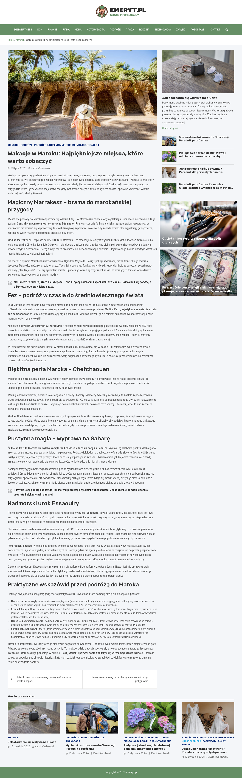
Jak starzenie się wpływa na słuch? (189, 98)
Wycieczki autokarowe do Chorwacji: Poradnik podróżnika (204, 139)
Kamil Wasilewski (40, 168)
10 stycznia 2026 (79, 753)
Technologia (163, 29)
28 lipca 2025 (18, 168)
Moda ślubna (190, 737)
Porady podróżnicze (91, 737)
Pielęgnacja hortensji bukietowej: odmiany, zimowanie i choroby (202, 154)
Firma (66, 29)
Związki (180, 29)
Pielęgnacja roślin (136, 741)
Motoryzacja (96, 29)
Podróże (115, 29)
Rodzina (144, 29)
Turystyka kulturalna (82, 145)
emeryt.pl (131, 772)
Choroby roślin (133, 737)
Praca (130, 29)
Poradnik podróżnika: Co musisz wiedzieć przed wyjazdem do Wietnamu (206, 186)
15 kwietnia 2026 (20, 746)
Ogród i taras (160, 737)
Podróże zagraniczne (49, 145)
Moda (78, 29)
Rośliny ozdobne (160, 741)
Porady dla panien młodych (216, 737)
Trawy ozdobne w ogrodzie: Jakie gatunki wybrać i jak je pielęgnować (120, 679)
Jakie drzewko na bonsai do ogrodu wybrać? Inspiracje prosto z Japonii (44, 679)
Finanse (52, 29)
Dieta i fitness (23, 29)
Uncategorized (191, 741)
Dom (39, 29)
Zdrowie (13, 737)
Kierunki (13, 145)
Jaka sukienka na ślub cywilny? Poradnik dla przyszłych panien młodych (200, 172)
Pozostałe (197, 29)
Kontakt (215, 29)
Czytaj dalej (168, 128)
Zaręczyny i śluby (214, 741)
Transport (73, 741)
